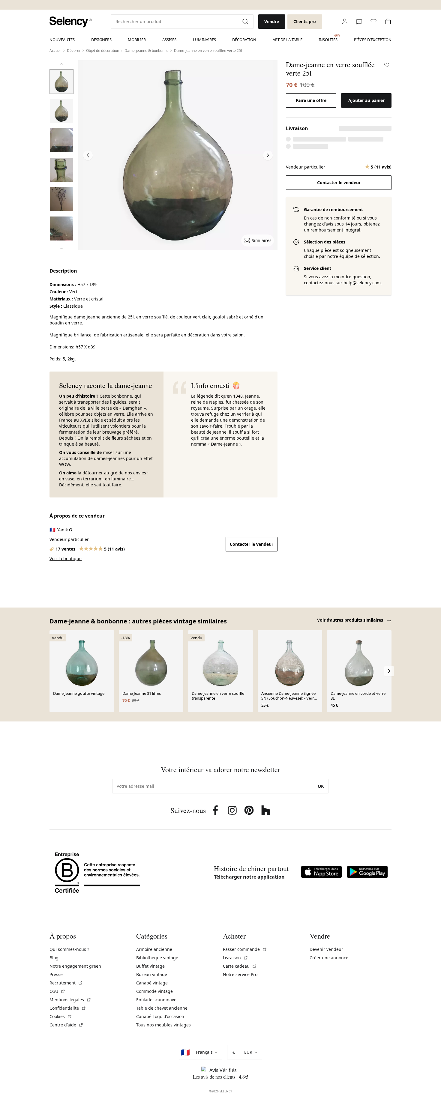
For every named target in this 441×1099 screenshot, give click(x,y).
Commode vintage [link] (154, 991)
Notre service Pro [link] (240, 974)
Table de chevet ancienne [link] (162, 1008)
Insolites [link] (328, 38)
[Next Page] (268, 155)
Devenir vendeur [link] (326, 949)
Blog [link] (54, 957)
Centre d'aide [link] (66, 1025)
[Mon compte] (344, 21)
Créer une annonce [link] (329, 957)
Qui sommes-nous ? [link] (69, 949)
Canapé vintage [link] (152, 983)
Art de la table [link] (287, 39)
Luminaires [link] (204, 39)
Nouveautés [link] (62, 39)
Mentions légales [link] (70, 999)
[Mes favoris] (373, 21)
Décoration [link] (244, 39)
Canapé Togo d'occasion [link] (160, 1016)
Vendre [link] (271, 21)
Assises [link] (169, 39)
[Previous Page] (88, 155)
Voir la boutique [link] (66, 558)
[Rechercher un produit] (246, 21)
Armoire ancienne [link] (154, 949)
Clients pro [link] (304, 21)
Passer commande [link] (245, 949)
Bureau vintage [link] (151, 974)
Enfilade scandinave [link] (156, 999)
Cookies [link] (61, 1016)
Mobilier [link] (137, 39)
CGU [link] (57, 991)
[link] (71, 22)
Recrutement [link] (66, 983)
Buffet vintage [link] (150, 966)
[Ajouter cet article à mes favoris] (386, 65)
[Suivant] (61, 248)
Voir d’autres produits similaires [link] (350, 620)
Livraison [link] (235, 957)
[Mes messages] (359, 21)
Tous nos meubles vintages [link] (163, 1025)
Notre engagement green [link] (75, 966)
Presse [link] (56, 974)
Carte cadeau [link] (240, 966)
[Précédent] (61, 63)
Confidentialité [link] (68, 1008)
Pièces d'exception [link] (373, 39)
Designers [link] (101, 39)
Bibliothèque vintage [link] (157, 957)
